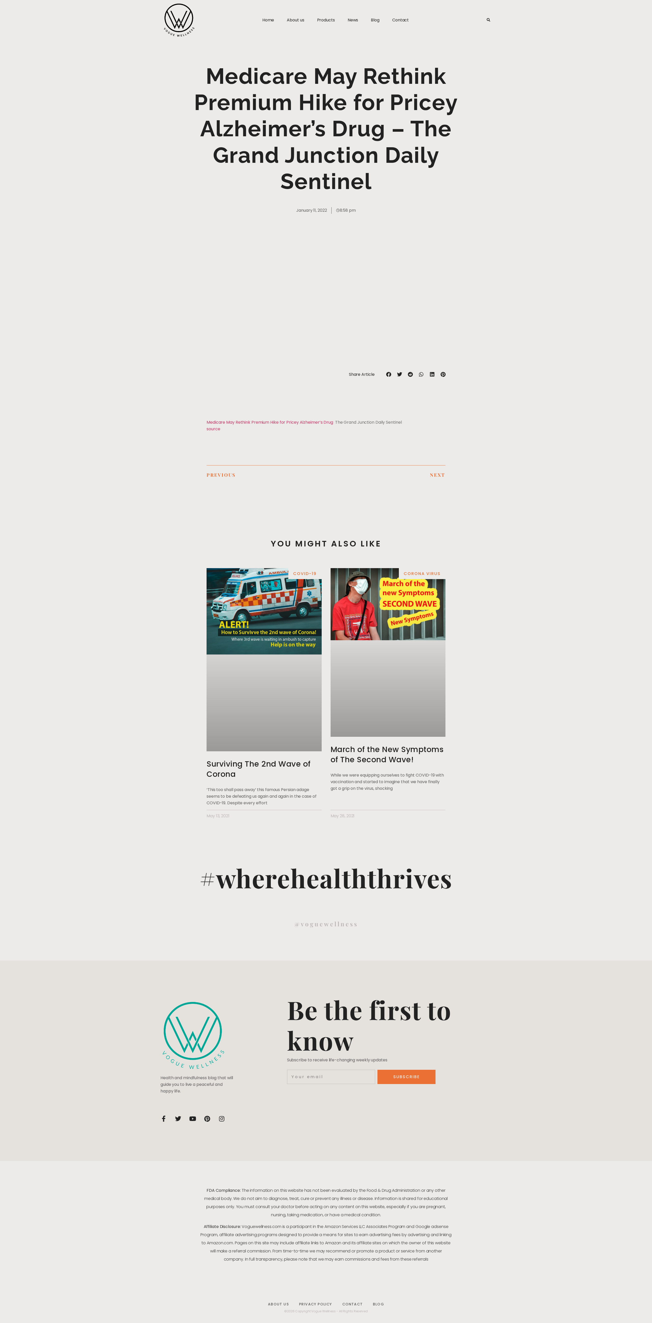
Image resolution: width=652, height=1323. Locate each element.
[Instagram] (222, 1119)
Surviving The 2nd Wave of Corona (259, 769)
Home (268, 20)
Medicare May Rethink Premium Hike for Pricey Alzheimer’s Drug (270, 422)
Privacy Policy (315, 1304)
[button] (488, 20)
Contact (400, 20)
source (213, 429)
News (353, 20)
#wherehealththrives (326, 878)
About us (295, 20)
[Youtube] (192, 1119)
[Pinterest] (207, 1119)
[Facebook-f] (163, 1119)
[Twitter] (178, 1119)
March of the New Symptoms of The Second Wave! (387, 754)
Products (326, 20)
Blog (375, 20)
